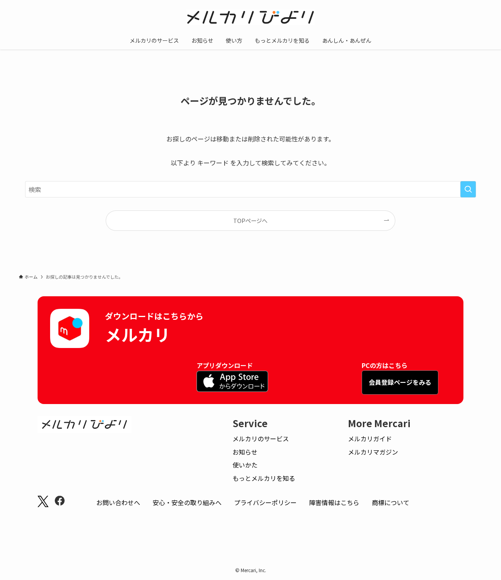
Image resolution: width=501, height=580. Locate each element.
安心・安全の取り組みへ (187, 502)
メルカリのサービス (260, 438)
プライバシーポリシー (265, 502)
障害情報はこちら (334, 502)
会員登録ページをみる (400, 382)
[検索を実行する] (468, 189)
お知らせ (245, 452)
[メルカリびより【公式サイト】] (250, 17)
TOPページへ (250, 220)
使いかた (245, 464)
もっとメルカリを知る (263, 478)
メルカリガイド (370, 438)
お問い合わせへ (118, 502)
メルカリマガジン (373, 452)
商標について (390, 502)
